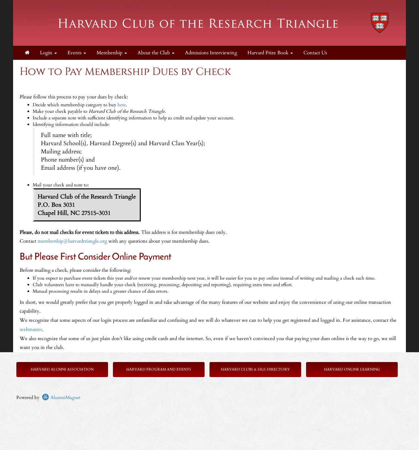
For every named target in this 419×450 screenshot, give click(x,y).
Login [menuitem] (47, 52)
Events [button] (75, 52)
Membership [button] (110, 52)
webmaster (31, 329)
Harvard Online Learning (352, 369)
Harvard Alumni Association (62, 369)
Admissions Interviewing (211, 52)
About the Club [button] (154, 52)
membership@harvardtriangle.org (72, 241)
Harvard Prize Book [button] (268, 52)
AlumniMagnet (64, 397)
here (122, 105)
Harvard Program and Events (158, 369)
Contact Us (315, 52)
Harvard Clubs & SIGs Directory (255, 369)
